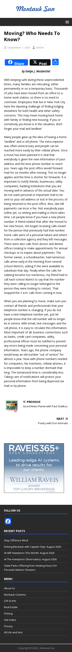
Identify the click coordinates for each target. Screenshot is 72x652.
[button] (66, 22)
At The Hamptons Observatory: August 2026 (30, 559)
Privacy (8, 626)
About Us (9, 588)
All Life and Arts (13, 632)
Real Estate (11, 607)
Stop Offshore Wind (16, 540)
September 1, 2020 (19, 47)
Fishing (8, 613)
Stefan (40, 47)
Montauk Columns (15, 594)
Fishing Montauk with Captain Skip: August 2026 (32, 546)
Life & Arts (10, 601)
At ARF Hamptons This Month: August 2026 (29, 553)
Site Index (10, 620)
